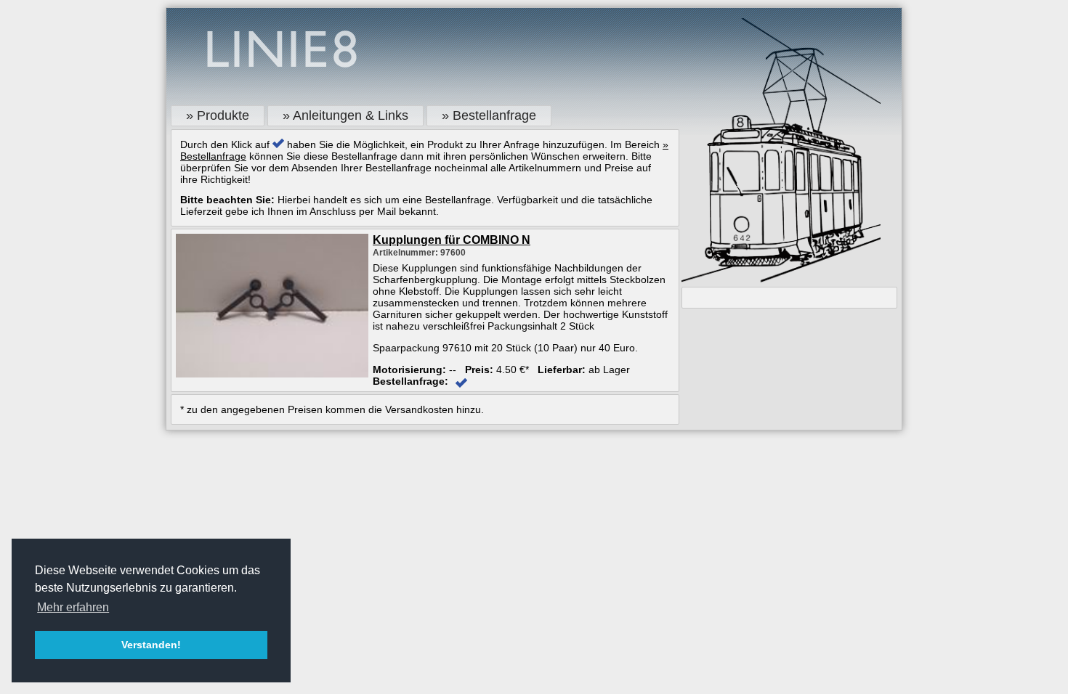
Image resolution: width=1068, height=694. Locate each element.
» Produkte (217, 115)
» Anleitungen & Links (345, 115)
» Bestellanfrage (489, 115)
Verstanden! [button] (151, 644)
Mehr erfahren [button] (73, 607)
